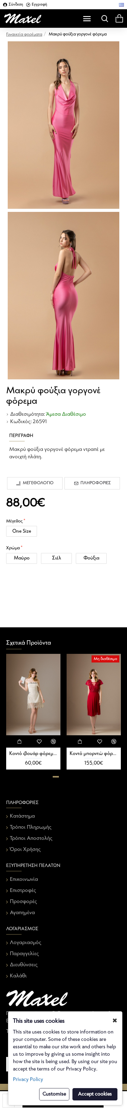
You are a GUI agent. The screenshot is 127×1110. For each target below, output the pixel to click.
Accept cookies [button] (95, 1094)
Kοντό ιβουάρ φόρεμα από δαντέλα (33, 753)
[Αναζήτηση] (103, 18)
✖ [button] (114, 1021)
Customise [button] (54, 1094)
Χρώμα (13, 548)
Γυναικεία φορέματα (24, 34)
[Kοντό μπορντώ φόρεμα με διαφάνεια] (94, 694)
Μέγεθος (14, 521)
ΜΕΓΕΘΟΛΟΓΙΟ (38, 483)
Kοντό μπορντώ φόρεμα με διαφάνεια (94, 753)
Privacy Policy (28, 1080)
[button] (56, 777)
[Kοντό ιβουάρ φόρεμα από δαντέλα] (33, 694)
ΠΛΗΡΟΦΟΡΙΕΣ (95, 483)
